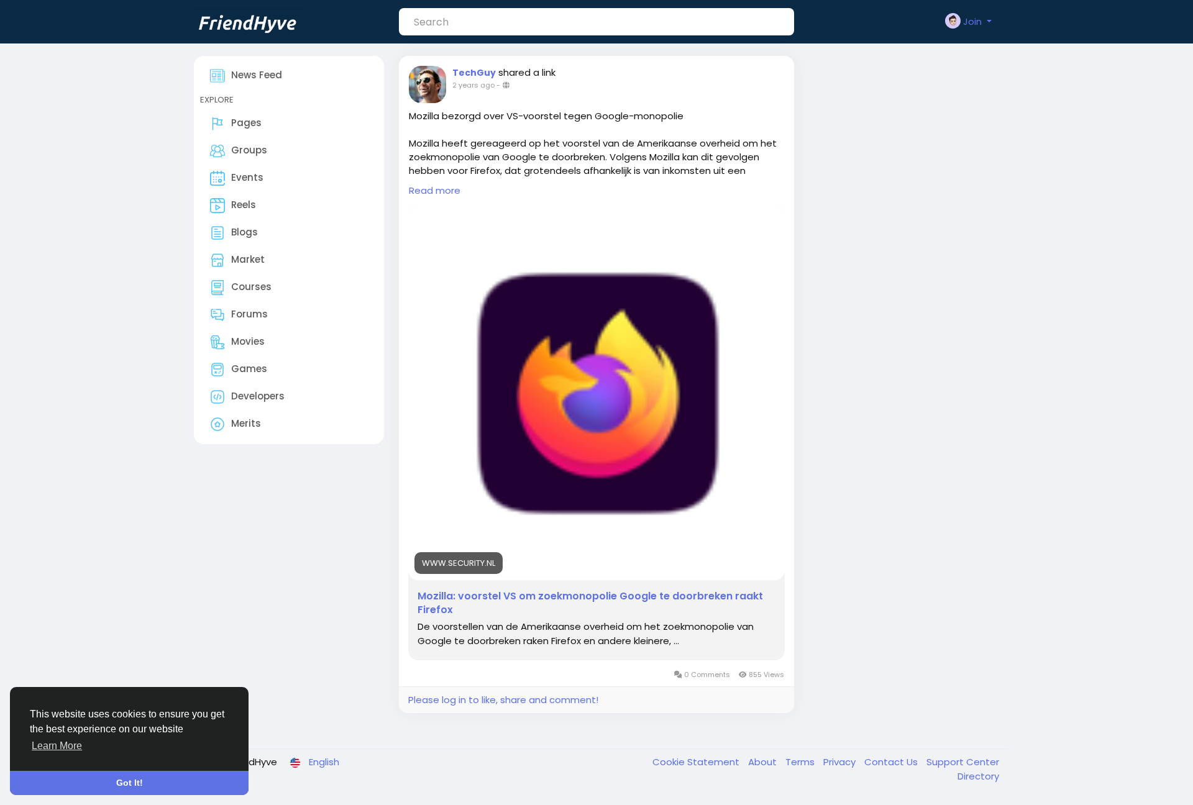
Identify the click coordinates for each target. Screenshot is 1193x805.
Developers (258, 395)
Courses (251, 286)
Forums (249, 314)
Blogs (244, 232)
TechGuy (474, 72)
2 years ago (473, 85)
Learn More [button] (57, 745)
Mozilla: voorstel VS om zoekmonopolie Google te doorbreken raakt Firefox (590, 603)
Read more (434, 190)
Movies (248, 341)
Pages (246, 122)
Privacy (840, 761)
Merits (246, 423)
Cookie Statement (697, 761)
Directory (978, 776)
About (763, 761)
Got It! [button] (129, 783)
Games (249, 368)
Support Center (962, 761)
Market (248, 259)
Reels (243, 204)
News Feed (256, 74)
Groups (249, 150)
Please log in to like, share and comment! (503, 699)
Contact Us (892, 761)
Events (247, 177)
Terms (801, 761)
